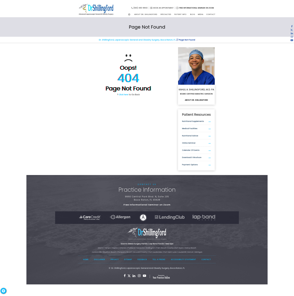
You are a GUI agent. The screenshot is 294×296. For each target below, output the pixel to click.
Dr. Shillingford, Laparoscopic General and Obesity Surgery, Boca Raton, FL (137, 39)
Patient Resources (196, 114)
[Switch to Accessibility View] (3, 291)
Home (86, 259)
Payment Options (190, 164)
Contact (210, 14)
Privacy (115, 259)
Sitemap (128, 259)
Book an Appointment (163, 8)
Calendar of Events (190, 150)
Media (200, 14)
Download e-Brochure (191, 157)
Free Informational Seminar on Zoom (196, 8)
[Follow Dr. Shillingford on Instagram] (292, 37)
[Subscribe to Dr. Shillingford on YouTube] (292, 40)
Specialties (165, 14)
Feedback (142, 259)
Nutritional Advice (190, 136)
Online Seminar (189, 143)
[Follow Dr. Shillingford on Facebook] (292, 27)
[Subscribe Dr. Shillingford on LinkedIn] (292, 34)
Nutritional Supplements (193, 121)
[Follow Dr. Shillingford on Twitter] (291, 30)
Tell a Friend (158, 259)
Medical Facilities (189, 128)
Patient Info (180, 14)
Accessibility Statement (183, 259)
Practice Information (147, 190)
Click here (123, 94)
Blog (192, 14)
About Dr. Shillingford (145, 14)
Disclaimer (99, 259)
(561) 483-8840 (140, 8)
